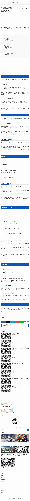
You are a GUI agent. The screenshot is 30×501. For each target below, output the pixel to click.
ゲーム (2, 11)
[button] (3, 322)
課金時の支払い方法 (6, 52)
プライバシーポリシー (18, 498)
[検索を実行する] (28, 430)
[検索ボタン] (29, 1)
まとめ (5, 55)
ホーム (10, 498)
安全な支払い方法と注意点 (8, 54)
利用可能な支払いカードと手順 (9, 53)
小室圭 (3, 490)
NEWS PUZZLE (15, 0)
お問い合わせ (13, 498)
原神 (3, 488)
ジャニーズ (3, 477)
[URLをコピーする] (26, 321)
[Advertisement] (15, 20)
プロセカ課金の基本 (6, 38)
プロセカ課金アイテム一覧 (7, 48)
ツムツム (3, 481)
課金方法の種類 (7, 46)
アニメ (3, 473)
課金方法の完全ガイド (7, 45)
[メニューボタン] (1, 1)
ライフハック (4, 486)
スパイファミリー (4, 479)
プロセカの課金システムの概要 (9, 40)
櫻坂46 (3, 492)
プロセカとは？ (7, 39)
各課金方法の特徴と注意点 (8, 47)
